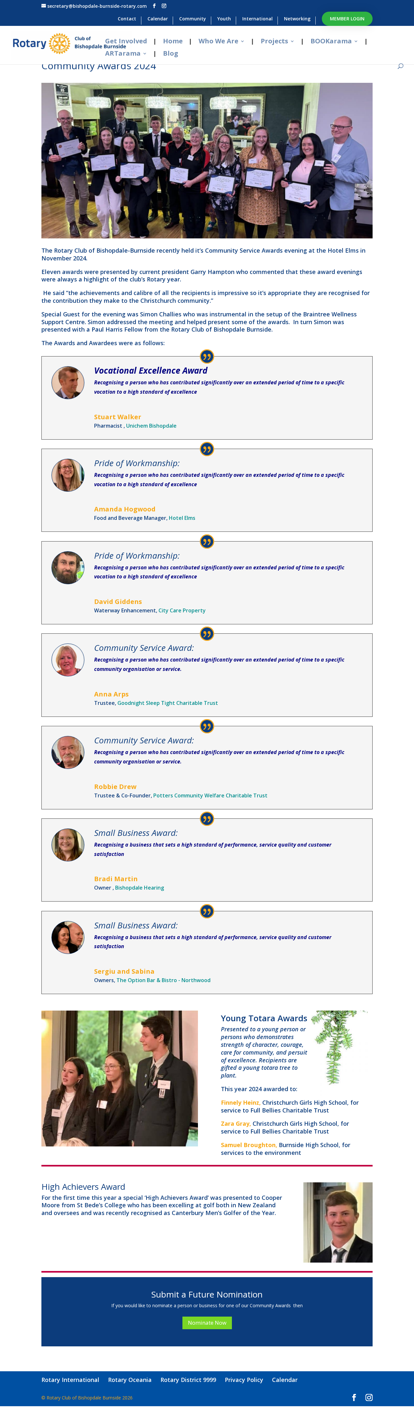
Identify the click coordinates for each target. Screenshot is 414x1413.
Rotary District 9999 (188, 1380)
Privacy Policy (244, 1380)
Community (192, 19)
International (257, 19)
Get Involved (126, 42)
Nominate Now (207, 1322)
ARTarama (123, 54)
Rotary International (70, 1380)
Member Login (347, 19)
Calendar (157, 19)
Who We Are (218, 42)
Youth (224, 19)
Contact (127, 19)
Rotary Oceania (130, 1380)
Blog (170, 54)
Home (173, 42)
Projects (274, 42)
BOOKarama (331, 42)
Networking (297, 19)
